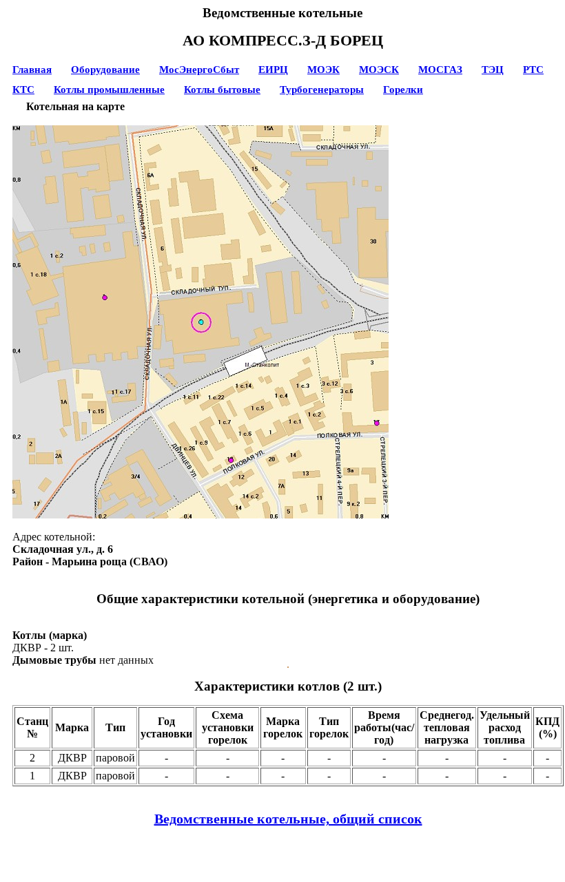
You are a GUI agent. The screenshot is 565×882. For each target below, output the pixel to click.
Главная (32, 69)
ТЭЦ (493, 69)
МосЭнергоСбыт (199, 69)
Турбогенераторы (322, 89)
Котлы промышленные (109, 89)
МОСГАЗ (440, 69)
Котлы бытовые (222, 89)
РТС (533, 69)
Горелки (403, 89)
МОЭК (323, 69)
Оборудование (105, 69)
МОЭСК (379, 69)
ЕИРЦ (273, 69)
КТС (23, 89)
